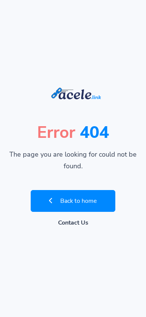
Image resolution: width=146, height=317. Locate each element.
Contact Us (73, 223)
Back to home (78, 201)
